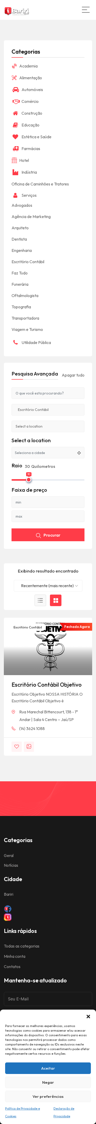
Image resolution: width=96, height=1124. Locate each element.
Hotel (24, 160)
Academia (28, 65)
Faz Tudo (20, 272)
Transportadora (25, 318)
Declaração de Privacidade (64, 1112)
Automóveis (32, 89)
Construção (32, 113)
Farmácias (31, 148)
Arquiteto (20, 227)
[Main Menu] (85, 9)
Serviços (29, 195)
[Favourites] (17, 747)
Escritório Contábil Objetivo (47, 684)
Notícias (11, 865)
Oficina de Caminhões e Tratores (40, 183)
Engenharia (22, 250)
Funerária (20, 284)
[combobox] (48, 585)
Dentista (19, 239)
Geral (9, 855)
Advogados (22, 205)
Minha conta (14, 956)
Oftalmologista (25, 295)
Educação (30, 124)
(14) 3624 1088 (32, 728)
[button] (88, 1016)
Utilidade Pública (36, 342)
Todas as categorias (21, 946)
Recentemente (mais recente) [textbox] (47, 585)
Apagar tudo (73, 375)
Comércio (30, 101)
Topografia (21, 306)
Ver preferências (48, 1096)
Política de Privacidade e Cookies (22, 1112)
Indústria (29, 172)
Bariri (8, 894)
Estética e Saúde (36, 136)
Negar (48, 1082)
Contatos (12, 966)
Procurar (52, 535)
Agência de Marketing (31, 216)
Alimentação (30, 77)
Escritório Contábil (27, 627)
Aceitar (48, 1068)
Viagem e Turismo (27, 329)
